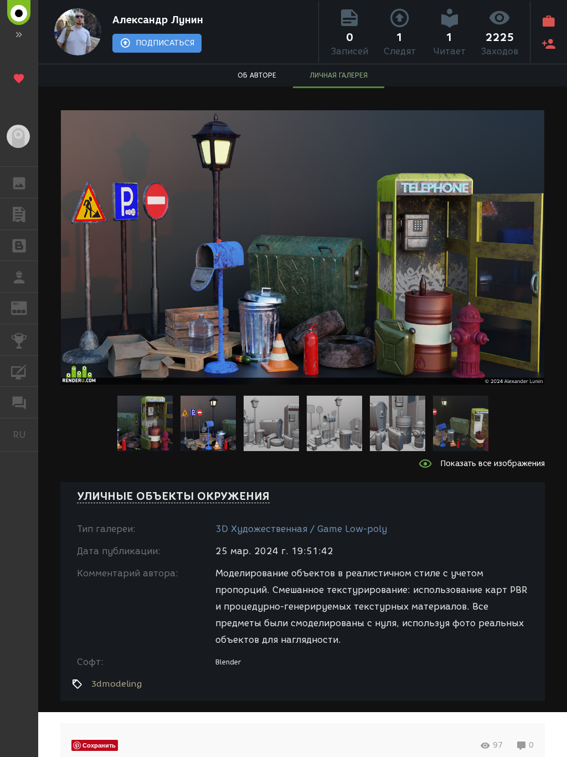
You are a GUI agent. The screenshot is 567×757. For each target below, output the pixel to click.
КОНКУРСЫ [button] (19, 339)
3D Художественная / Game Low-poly (301, 529)
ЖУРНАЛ (25, 307)
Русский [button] (25, 434)
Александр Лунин (157, 20)
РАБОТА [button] (19, 276)
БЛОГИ (19, 245)
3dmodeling (116, 684)
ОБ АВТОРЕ (257, 75)
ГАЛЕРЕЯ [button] (19, 182)
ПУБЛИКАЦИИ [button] (19, 213)
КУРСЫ (19, 371)
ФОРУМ (19, 402)
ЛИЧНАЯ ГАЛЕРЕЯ (339, 75)
